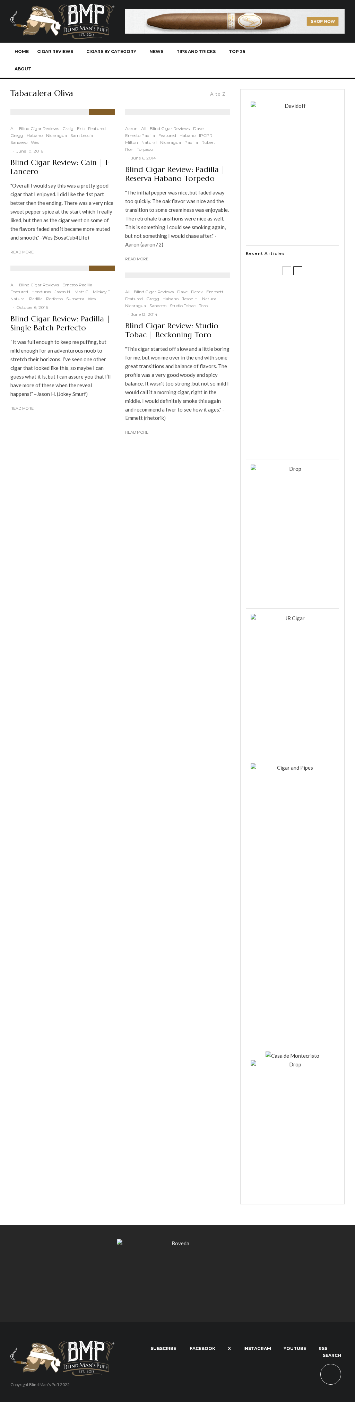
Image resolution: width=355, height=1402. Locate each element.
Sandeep (18, 142)
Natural (18, 298)
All (13, 128)
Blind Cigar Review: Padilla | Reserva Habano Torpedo (175, 174)
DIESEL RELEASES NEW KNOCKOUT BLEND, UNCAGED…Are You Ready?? (302, 372)
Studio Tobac (183, 305)
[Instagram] (290, 60)
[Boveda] (177, 1243)
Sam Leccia (81, 135)
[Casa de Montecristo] (292, 1056)
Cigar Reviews (55, 51)
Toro (203, 305)
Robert (208, 142)
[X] (279, 60)
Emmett (215, 291)
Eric (81, 128)
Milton (131, 142)
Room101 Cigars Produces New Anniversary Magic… (306, 407)
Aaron (131, 128)
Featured (97, 128)
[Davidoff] (235, 13)
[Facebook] (268, 60)
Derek (197, 291)
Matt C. (82, 291)
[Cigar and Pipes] (292, 767)
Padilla (36, 298)
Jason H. (62, 291)
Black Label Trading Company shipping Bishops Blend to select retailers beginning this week (306, 441)
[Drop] (292, 469)
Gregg (16, 135)
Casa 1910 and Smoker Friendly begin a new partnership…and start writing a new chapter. (302, 336)
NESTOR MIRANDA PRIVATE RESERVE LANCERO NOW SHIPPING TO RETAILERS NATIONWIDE (304, 297)
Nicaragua (56, 135)
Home (22, 51)
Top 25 (237, 51)
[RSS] (313, 60)
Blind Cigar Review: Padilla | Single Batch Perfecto (60, 323)
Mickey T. (102, 291)
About (23, 68)
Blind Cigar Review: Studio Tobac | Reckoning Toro (171, 330)
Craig (67, 128)
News (156, 51)
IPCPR (206, 135)
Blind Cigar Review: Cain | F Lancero (59, 167)
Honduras (41, 291)
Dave (198, 128)
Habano (35, 135)
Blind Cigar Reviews (39, 128)
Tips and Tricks (196, 51)
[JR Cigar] (292, 618)
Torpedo (145, 149)
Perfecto (54, 298)
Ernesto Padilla (77, 284)
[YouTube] (302, 60)
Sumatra (75, 298)
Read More (22, 252)
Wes (35, 142)
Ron (129, 149)
